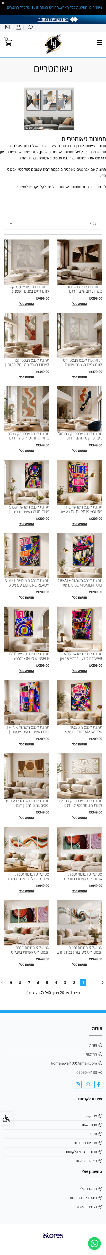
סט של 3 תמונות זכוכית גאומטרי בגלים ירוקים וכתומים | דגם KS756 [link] (27, 879)
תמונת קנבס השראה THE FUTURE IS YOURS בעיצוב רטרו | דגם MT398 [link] (81, 512)
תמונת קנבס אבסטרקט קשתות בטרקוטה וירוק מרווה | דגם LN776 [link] (27, 365)
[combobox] (53, 223)
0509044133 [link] (86, 1072)
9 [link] (11, 982)
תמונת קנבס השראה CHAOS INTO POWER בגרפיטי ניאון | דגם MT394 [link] (79, 658)
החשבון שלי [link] (88, 1188)
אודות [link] (93, 1045)
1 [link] (83, 982)
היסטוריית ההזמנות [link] (83, 1197)
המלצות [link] (91, 1054)
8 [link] (20, 982)
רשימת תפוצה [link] (87, 1206)
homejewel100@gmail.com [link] (74, 1063)
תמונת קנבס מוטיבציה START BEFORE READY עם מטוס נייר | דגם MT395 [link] (27, 585)
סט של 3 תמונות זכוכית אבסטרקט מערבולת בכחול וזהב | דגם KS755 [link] (79, 952)
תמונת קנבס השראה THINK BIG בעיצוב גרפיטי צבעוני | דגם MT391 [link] (28, 732)
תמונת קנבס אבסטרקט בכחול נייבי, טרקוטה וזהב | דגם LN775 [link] (80, 438)
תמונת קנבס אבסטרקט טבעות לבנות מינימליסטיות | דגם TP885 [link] (79, 805)
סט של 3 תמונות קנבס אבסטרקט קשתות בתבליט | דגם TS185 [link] (28, 952)
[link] (94, 1243)
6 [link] (38, 982)
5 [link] (47, 982)
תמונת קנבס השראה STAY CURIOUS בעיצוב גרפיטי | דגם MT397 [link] (29, 512)
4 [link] (56, 982)
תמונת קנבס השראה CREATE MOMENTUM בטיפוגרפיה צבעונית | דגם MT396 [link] (80, 585)
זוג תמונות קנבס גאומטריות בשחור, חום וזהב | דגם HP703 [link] (82, 291)
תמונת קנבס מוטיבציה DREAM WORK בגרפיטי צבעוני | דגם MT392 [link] (83, 732)
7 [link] (29, 982)
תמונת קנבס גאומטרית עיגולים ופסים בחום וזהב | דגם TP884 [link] (27, 805)
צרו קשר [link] (91, 1115)
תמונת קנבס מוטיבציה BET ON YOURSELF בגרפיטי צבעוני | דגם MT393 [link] (29, 658)
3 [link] (65, 982)
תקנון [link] (93, 1133)
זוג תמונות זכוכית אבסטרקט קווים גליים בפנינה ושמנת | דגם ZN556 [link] (29, 291)
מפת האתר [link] (89, 1124)
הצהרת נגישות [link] (86, 1160)
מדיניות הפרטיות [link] (85, 1142)
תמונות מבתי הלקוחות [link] (81, 1151)
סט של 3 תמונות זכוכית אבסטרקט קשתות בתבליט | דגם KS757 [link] (81, 879)
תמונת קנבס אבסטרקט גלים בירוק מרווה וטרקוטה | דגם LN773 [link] (28, 438)
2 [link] (74, 982)
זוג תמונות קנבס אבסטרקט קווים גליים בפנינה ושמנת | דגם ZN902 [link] (82, 365)
